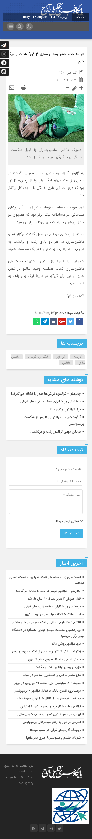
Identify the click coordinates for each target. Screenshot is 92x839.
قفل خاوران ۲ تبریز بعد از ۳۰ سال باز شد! (54, 598)
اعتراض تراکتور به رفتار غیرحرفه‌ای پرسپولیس (52, 722)
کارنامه (77, 356)
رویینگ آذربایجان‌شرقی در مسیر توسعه (55, 730)
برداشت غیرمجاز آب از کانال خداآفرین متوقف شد (49, 698)
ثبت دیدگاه (71, 533)
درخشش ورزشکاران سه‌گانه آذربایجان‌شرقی (50, 401)
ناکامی (66, 362)
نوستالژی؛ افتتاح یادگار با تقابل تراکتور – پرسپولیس (47, 690)
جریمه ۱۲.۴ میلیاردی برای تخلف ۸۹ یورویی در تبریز (48, 682)
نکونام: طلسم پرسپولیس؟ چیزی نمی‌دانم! (53, 737)
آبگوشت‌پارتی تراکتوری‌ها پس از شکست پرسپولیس (46, 651)
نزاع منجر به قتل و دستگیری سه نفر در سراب (52, 675)
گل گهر (60, 356)
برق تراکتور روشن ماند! (64, 409)
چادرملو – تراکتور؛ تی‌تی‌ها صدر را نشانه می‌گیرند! (46, 393)
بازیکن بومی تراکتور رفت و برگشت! (55, 431)
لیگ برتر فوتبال (38, 356)
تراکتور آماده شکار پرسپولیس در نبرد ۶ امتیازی (50, 706)
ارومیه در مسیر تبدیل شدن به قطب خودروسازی (49, 714)
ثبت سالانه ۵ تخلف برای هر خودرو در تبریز (53, 614)
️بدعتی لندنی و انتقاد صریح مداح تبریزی (54, 659)
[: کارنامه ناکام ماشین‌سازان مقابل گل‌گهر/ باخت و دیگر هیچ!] (12, 87)
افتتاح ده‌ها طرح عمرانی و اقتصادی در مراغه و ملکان (46, 622)
